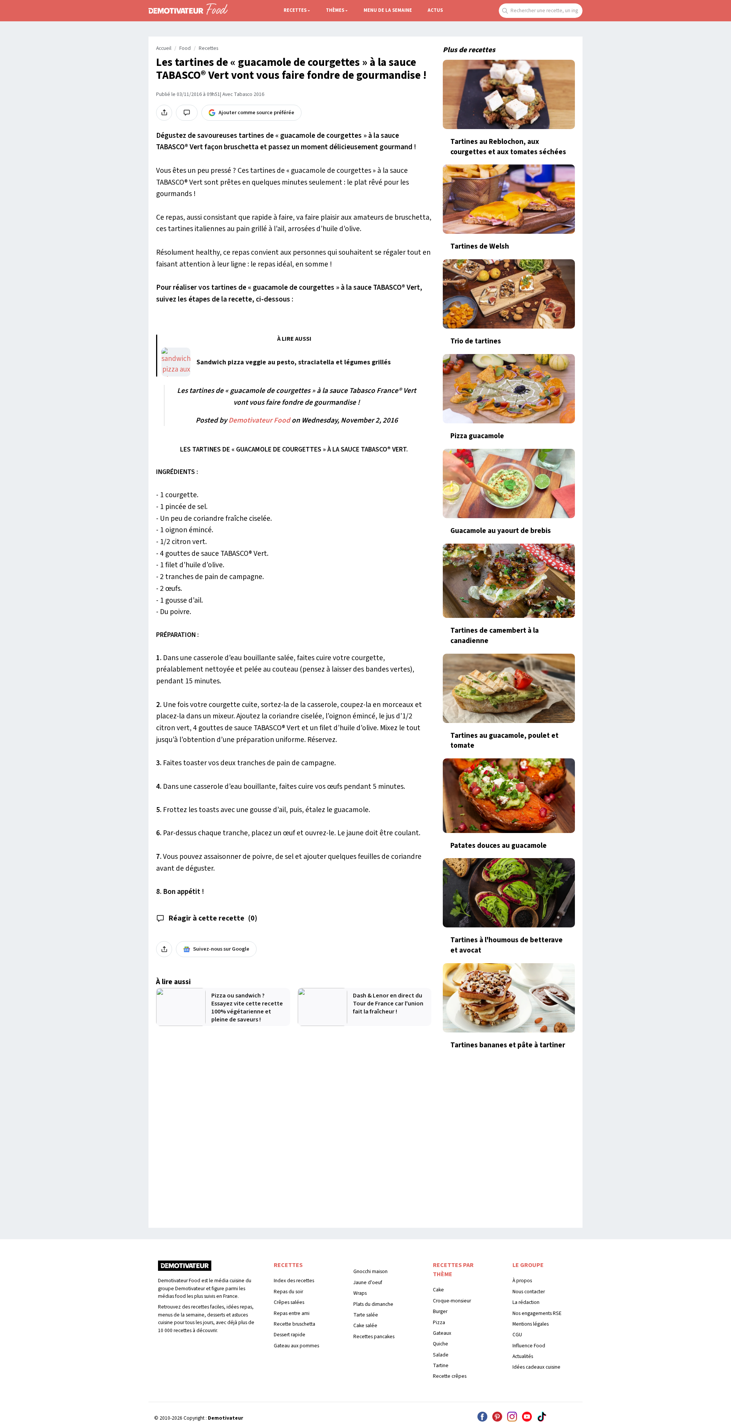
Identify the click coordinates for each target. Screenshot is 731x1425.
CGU (517, 1334)
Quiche (440, 1343)
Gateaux (442, 1333)
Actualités (522, 1356)
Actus (435, 10)
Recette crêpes (449, 1376)
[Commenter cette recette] (187, 113)
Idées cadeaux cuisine (536, 1367)
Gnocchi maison (370, 1271)
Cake (438, 1289)
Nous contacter (528, 1291)
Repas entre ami (292, 1313)
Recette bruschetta (294, 1324)
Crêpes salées (289, 1302)
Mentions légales (530, 1324)
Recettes (295, 10)
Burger (440, 1311)
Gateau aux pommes (296, 1345)
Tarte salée (365, 1314)
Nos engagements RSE (537, 1313)
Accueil (163, 48)
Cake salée (365, 1325)
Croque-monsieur (452, 1300)
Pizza (439, 1322)
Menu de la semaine (388, 10)
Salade (440, 1354)
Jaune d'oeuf (367, 1282)
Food (185, 48)
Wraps (360, 1293)
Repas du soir (288, 1291)
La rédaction (525, 1302)
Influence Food (528, 1345)
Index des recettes (294, 1280)
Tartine (440, 1365)
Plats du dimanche (373, 1304)
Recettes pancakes (373, 1336)
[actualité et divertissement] (184, 1268)
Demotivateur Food (259, 420)
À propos (522, 1280)
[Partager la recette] (164, 113)
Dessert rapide (289, 1334)
